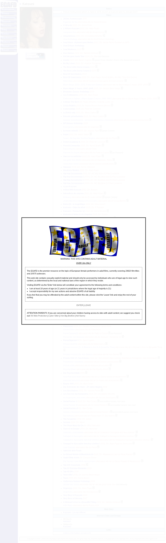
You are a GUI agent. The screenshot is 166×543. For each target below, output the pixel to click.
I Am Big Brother (67, 316)
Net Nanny (80, 316)
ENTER (80, 305)
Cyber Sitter (53, 316)
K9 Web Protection (39, 316)
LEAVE (88, 305)
